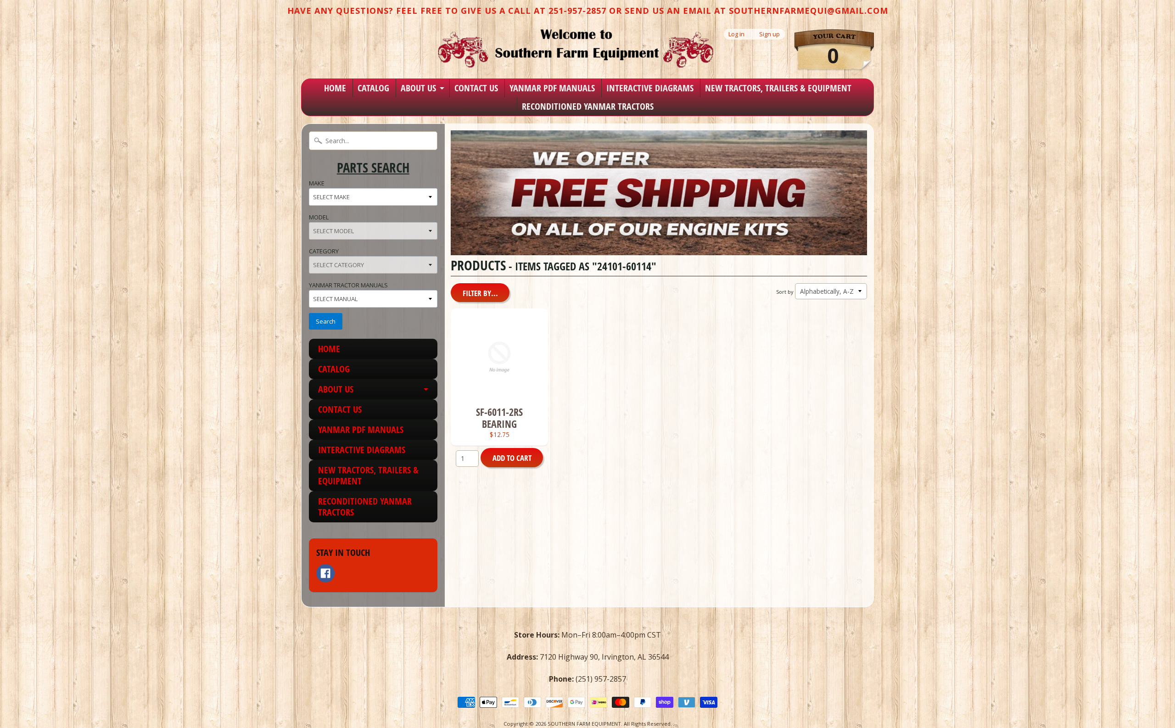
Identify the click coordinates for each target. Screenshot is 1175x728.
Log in (736, 34)
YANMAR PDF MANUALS (552, 88)
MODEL (319, 217)
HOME (335, 88)
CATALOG (373, 88)
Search (326, 321)
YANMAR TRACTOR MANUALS (348, 285)
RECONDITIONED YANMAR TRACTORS (588, 106)
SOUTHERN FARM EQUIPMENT (584, 723)
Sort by (784, 291)
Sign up (769, 34)
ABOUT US (418, 88)
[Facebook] (325, 573)
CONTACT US (476, 88)
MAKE (317, 183)
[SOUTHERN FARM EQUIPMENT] (575, 48)
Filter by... (480, 293)
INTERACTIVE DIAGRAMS (650, 88)
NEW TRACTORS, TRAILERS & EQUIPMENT (778, 88)
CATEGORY (324, 251)
